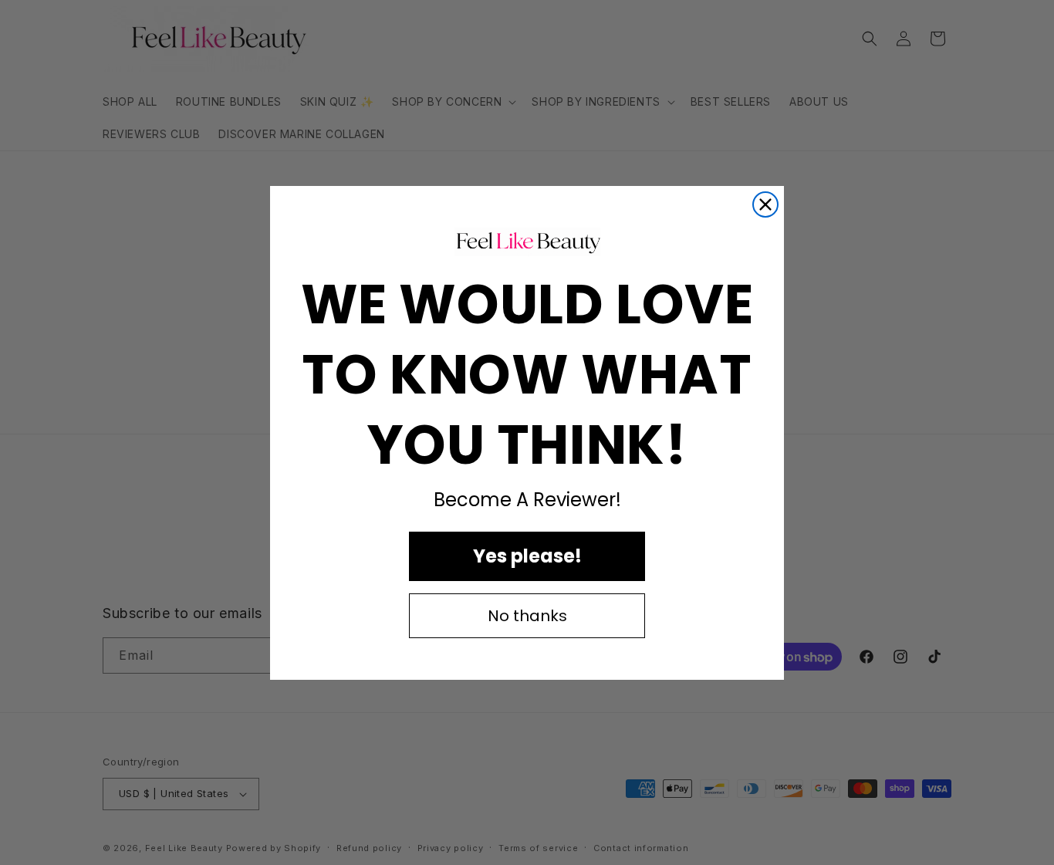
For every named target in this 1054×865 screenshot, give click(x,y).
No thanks (527, 615)
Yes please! (527, 555)
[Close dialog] (765, 204)
